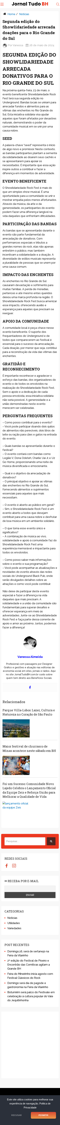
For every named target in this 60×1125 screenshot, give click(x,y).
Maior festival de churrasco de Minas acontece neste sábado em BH (29, 748)
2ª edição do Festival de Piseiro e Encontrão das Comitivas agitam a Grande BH (28, 964)
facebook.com (6, 865)
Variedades (14, 928)
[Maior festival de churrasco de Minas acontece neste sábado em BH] (16, 765)
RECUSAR (16, 1115)
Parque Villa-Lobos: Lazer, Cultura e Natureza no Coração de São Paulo (28, 712)
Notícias (24, 14)
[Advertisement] (30, 1045)
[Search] (51, 841)
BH (30, 4)
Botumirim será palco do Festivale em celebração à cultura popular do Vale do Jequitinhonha (31, 996)
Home (11, 14)
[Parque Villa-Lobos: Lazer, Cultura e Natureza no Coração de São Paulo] (16, 728)
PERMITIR (43, 1115)
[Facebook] (30, 687)
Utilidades (13, 923)
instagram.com (14, 865)
